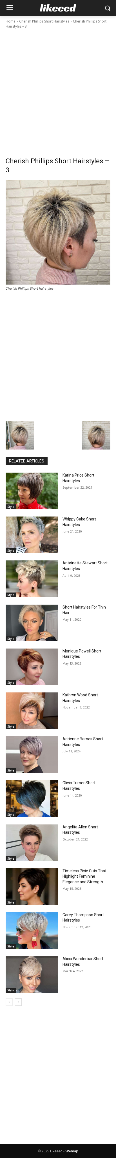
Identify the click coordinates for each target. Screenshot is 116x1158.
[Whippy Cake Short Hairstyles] (32, 535)
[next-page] (18, 1002)
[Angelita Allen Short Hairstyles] (32, 842)
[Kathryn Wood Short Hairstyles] (32, 710)
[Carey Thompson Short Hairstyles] (32, 930)
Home (10, 21)
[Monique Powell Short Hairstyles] (32, 667)
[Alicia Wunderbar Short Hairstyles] (32, 974)
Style (10, 507)
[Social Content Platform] (57, 8)
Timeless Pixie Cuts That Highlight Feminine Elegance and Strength (84, 876)
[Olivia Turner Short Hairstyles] (32, 798)
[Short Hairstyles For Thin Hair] (32, 623)
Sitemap (71, 1151)
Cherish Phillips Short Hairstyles (44, 21)
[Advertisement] (58, 90)
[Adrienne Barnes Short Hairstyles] (32, 754)
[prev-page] (9, 1002)
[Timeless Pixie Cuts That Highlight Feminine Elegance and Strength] (32, 886)
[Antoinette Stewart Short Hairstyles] (32, 578)
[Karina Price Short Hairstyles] (32, 491)
